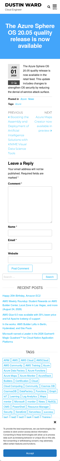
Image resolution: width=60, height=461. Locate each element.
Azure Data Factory (14, 370)
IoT (5, 396)
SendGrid (21, 411)
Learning (14, 396)
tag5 (36, 417)
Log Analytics (29, 396)
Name (12, 227)
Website (13, 253)
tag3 (21, 417)
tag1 (6, 417)
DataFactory (26, 391)
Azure (23, 99)
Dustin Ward (23, 5)
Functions (41, 391)
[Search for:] (30, 277)
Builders (8, 380)
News (31, 99)
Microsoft (19, 401)
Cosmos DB (48, 386)
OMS (7, 406)
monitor (32, 401)
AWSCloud (42, 360)
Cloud (35, 380)
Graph (52, 391)
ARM (6, 360)
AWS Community (13, 365)
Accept (30, 453)
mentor (7, 401)
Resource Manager (38, 406)
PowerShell (18, 406)
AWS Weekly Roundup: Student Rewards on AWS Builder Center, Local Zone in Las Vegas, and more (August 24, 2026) (30, 305)
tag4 (29, 417)
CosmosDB (10, 391)
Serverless (35, 411)
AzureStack (44, 375)
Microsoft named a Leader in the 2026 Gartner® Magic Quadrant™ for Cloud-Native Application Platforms (28, 337)
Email (12, 240)
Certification (22, 380)
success (48, 411)
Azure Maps (10, 375)
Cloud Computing (13, 386)
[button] (55, 422)
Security (8, 411)
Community (32, 386)
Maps (43, 396)
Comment (15, 183)
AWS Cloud (27, 360)
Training (46, 417)
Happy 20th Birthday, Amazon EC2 (21, 295)
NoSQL (52, 401)
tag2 (13, 417)
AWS (15, 360)
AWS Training (33, 365)
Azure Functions (37, 370)
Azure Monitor (27, 375)
